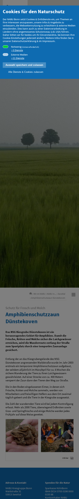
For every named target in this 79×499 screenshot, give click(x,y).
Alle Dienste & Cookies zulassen (25, 72)
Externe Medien (19, 56)
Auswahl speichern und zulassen (24, 65)
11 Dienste (18, 58)
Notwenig (25, 48)
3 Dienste (18, 50)
